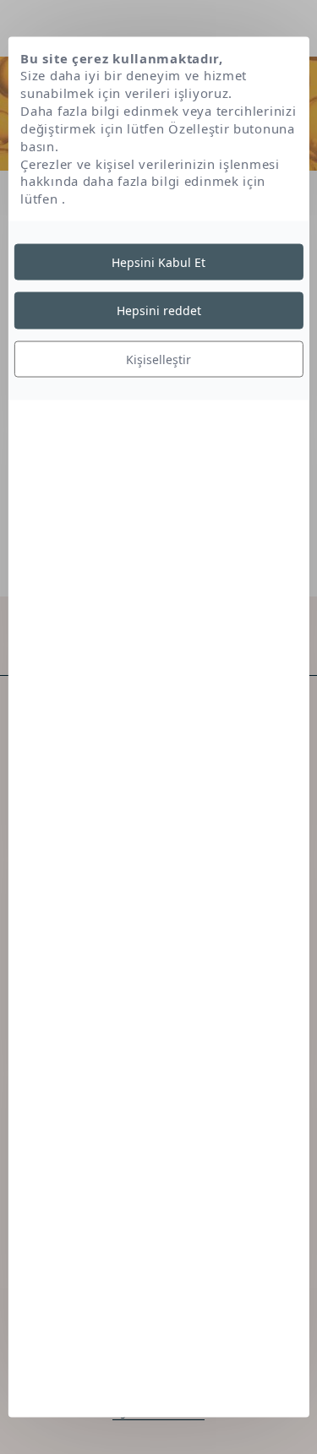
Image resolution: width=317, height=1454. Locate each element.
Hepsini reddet (159, 310)
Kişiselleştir (158, 359)
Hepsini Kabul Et (158, 261)
